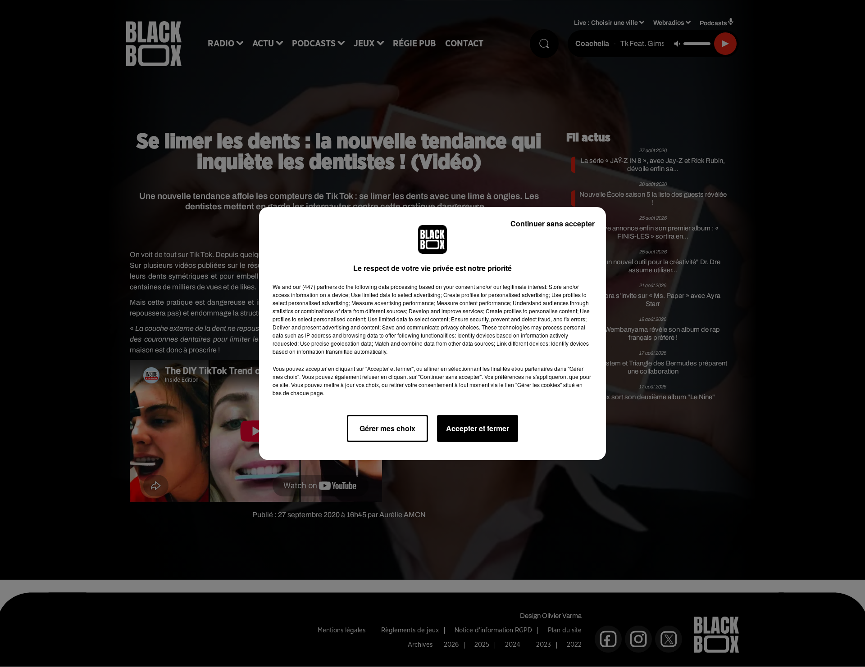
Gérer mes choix (387, 428)
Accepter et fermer (477, 428)
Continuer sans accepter (552, 223)
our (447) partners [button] (315, 286)
